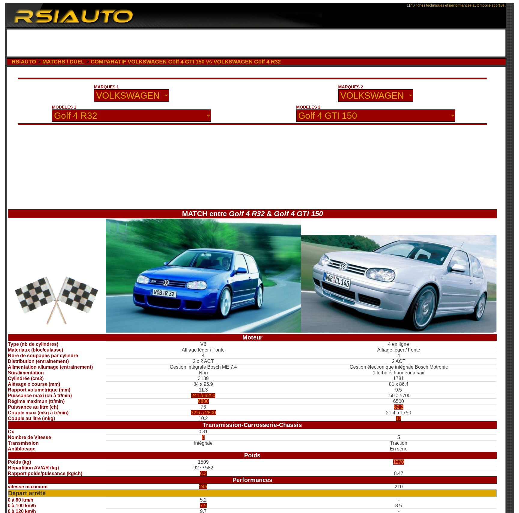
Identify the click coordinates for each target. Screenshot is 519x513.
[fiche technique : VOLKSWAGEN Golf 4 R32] (203, 330)
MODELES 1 (64, 107)
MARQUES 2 (350, 86)
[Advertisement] (256, 43)
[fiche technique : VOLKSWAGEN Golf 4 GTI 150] (398, 330)
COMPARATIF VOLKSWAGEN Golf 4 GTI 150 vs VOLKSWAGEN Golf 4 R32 (186, 62)
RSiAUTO (24, 62)
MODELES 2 (308, 107)
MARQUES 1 (106, 86)
